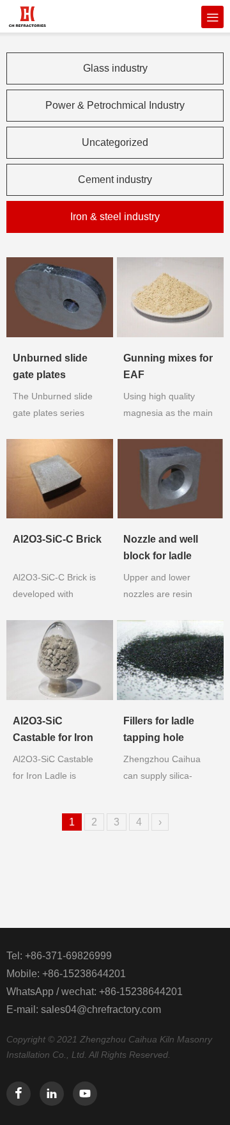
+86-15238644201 (84, 973)
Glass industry (115, 68)
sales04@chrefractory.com (101, 1009)
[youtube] (85, 1093)
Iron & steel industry (115, 216)
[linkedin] (52, 1093)
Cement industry (115, 179)
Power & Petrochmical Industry (115, 105)
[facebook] (18, 1093)
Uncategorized (115, 142)
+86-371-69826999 (68, 955)
